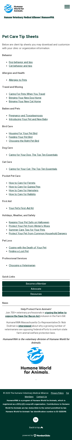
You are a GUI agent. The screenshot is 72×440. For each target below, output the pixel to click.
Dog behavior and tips (21, 62)
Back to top (34, 427)
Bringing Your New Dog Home (25, 97)
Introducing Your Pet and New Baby (28, 119)
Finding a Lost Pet (19, 251)
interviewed (25, 326)
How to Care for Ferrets (22, 182)
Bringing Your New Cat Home (25, 101)
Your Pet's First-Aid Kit (21, 208)
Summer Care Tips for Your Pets (27, 229)
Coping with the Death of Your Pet (27, 247)
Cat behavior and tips (20, 65)
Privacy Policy (57, 393)
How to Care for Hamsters (23, 190)
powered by (27, 435)
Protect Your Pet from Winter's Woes (29, 225)
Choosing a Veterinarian (22, 265)
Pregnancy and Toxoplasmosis (26, 115)
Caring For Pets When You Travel (27, 93)
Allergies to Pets (18, 79)
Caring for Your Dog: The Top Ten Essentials (33, 154)
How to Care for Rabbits (22, 194)
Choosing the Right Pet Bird (24, 140)
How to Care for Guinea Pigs (24, 186)
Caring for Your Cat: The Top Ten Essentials (33, 168)
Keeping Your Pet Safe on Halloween (29, 222)
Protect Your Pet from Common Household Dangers (38, 233)
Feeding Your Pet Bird (20, 137)
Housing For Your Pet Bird (23, 133)
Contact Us (42, 397)
